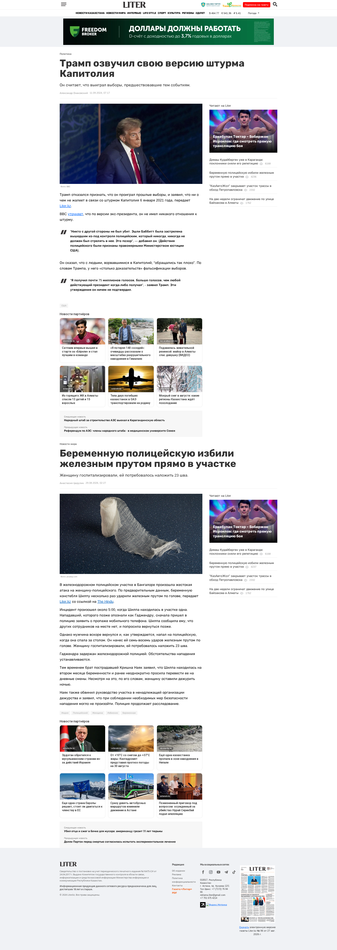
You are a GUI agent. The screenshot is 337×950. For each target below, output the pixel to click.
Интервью (134, 13)
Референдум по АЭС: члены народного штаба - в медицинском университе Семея (119, 430)
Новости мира (115, 13)
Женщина (97, 713)
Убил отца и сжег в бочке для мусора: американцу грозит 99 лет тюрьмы (113, 831)
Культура (174, 13)
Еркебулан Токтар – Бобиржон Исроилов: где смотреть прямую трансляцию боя (242, 141)
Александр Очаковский (74, 93)
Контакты (177, 885)
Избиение (112, 713)
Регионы (188, 13)
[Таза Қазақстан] (232, 4)
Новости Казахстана (90, 13)
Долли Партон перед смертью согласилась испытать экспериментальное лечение (120, 841)
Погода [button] (252, 13)
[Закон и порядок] (211, 4)
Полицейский (80, 713)
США (63, 305)
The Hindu (105, 601)
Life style (149, 13)
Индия (64, 713)
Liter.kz (65, 206)
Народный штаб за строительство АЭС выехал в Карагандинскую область (114, 420)
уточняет (75, 214)
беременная (129, 713)
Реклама (176, 874)
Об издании (178, 870)
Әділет (200, 13)
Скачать (244, 927)
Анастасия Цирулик (72, 483)
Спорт (162, 13)
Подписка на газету (257, 4)
